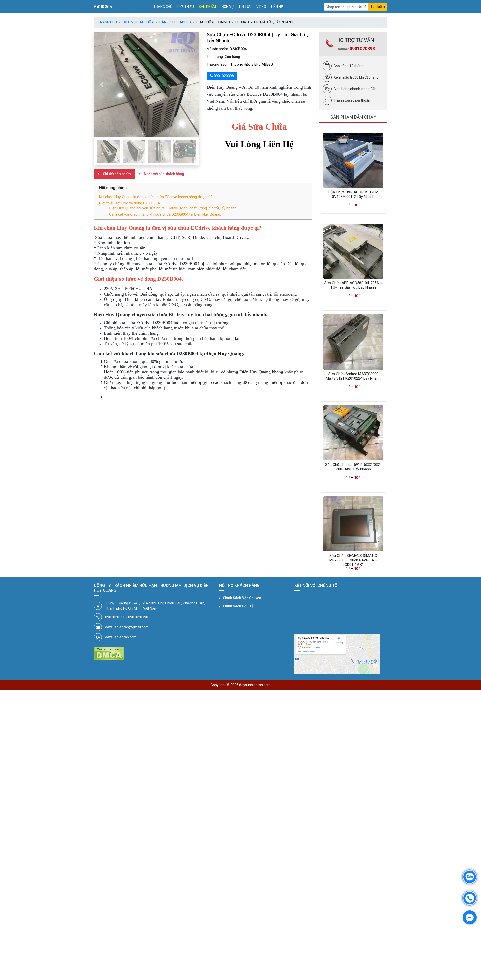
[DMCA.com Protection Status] (109, 653)
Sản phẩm (207, 7)
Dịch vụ (227, 7)
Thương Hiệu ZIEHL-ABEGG (251, 64)
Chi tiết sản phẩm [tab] (117, 174)
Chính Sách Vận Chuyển (242, 598)
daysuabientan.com (121, 637)
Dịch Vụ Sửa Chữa (138, 22)
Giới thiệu (185, 7)
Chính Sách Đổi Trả (238, 606)
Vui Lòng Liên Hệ (259, 144)
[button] (102, 84)
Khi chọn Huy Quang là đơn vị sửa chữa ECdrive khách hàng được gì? (155, 197)
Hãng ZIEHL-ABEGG (175, 22)
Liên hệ (277, 7)
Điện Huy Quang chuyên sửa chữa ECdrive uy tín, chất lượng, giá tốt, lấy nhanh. (173, 208)
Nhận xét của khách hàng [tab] (164, 174)
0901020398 (362, 48)
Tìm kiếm (377, 7)
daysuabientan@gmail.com (127, 627)
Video (261, 7)
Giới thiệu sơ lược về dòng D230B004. (129, 203)
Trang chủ (162, 7)
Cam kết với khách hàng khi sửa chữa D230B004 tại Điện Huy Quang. (165, 214)
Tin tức (245, 7)
